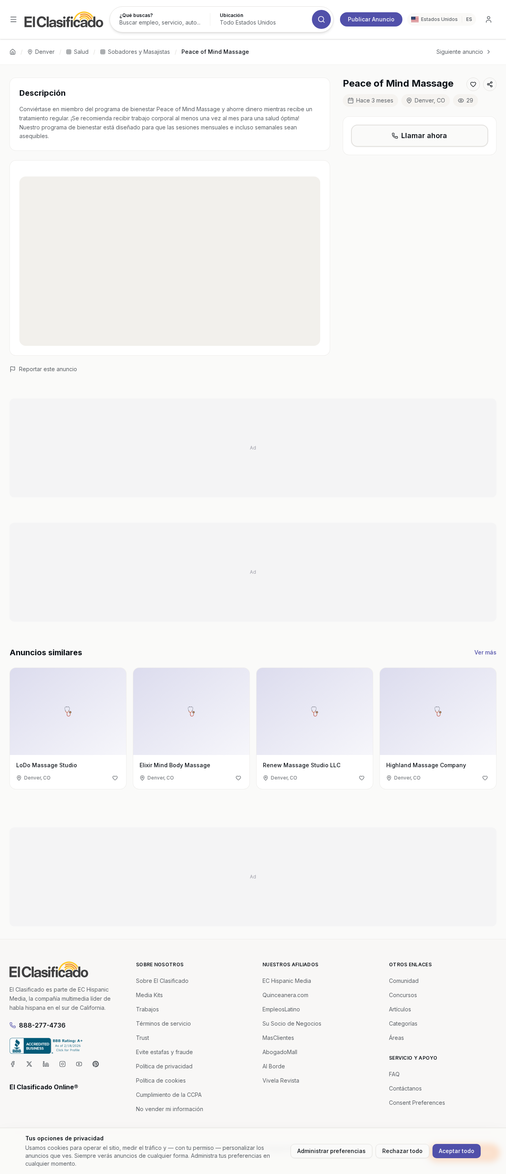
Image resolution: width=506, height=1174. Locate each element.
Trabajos (147, 1009)
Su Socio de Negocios (291, 1023)
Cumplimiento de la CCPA (169, 1094)
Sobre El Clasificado (162, 980)
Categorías (403, 1023)
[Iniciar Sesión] (489, 19)
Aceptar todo (456, 1150)
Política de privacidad (164, 1066)
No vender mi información (169, 1109)
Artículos (400, 1009)
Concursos (403, 995)
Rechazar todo (402, 1150)
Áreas (396, 1037)
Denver (45, 51)
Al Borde (273, 1066)
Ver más (485, 652)
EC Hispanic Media (286, 980)
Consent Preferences (417, 1102)
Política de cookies (161, 1080)
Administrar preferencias (331, 1150)
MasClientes (278, 1037)
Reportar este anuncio (48, 369)
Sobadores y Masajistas (139, 51)
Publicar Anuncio (371, 19)
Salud (81, 51)
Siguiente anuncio (459, 51)
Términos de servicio (163, 1023)
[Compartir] (490, 84)
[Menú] (13, 19)
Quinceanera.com (285, 995)
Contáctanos (405, 1088)
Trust (142, 1037)
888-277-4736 (42, 1025)
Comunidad (404, 980)
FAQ (394, 1074)
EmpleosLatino (281, 1009)
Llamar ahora (424, 135)
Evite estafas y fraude (164, 1052)
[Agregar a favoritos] (473, 84)
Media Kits (149, 995)
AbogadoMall (279, 1052)
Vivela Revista (280, 1080)
